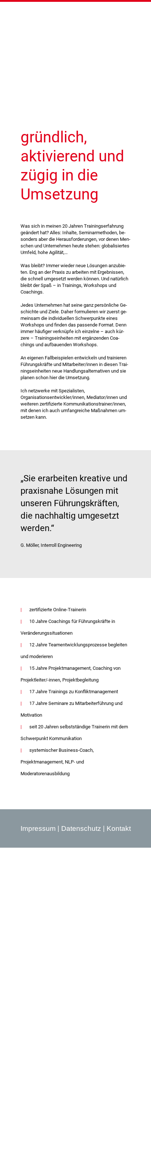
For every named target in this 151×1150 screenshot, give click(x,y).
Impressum (38, 828)
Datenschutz (81, 828)
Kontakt (119, 828)
